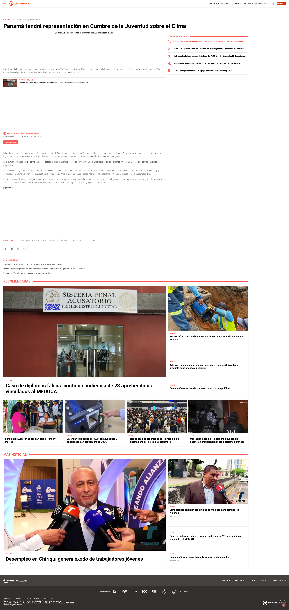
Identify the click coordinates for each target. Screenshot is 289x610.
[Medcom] (184, 593)
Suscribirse (10, 142)
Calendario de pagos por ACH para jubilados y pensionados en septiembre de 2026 (206, 63)
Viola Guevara (173, 516)
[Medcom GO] (105, 593)
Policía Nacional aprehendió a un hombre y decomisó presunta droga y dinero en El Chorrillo (44, 269)
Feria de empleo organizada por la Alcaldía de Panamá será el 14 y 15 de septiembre (153, 440)
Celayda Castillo (174, 560)
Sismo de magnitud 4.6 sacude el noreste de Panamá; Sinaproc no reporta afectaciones (208, 49)
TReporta (213, 3)
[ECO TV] (144, 593)
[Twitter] (12, 249)
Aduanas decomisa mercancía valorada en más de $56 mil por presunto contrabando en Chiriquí (204, 366)
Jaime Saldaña (10, 564)
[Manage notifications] (284, 605)
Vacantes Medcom (48, 598)
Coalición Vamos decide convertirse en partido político (200, 388)
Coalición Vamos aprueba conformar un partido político (200, 557)
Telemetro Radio (262, 3)
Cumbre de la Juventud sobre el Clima (78, 241)
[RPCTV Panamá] (115, 593)
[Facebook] (6, 249)
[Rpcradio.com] (154, 593)
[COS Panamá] (135, 593)
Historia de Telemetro (31, 598)
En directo (281, 3)
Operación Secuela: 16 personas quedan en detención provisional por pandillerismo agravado (217, 440)
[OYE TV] (125, 593)
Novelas (247, 3)
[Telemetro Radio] (174, 593)
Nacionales (16, 20)
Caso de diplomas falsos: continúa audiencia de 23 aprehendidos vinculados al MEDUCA (54, 83)
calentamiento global (29, 241)
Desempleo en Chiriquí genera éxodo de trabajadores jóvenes (74, 559)
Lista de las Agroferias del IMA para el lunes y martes (27, 273)
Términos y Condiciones (12, 598)
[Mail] (24, 249)
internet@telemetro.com (14, 605)
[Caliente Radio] (164, 593)
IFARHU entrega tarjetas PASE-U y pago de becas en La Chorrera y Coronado (204, 71)
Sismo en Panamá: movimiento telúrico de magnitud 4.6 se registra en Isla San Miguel (208, 41)
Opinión (237, 3)
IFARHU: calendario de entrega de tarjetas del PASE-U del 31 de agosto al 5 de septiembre (209, 56)
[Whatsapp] (18, 249)
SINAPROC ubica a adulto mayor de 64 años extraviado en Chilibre (33, 264)
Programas (226, 3)
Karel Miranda (49, 241)
